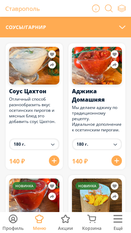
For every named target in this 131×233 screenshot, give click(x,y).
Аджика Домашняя (88, 95)
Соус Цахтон (27, 91)
